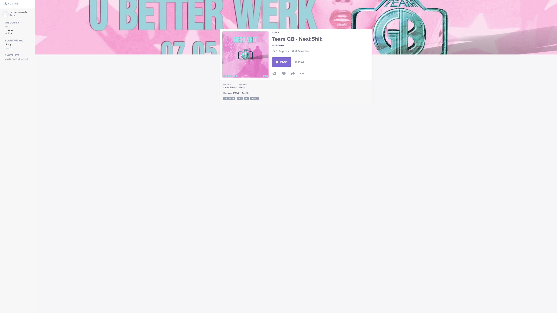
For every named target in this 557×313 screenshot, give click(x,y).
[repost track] (274, 73)
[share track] (293, 73)
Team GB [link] (279, 46)
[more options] (302, 73)
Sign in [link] (12, 15)
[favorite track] (283, 73)
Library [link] (8, 44)
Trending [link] (9, 30)
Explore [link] (8, 33)
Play (284, 62)
